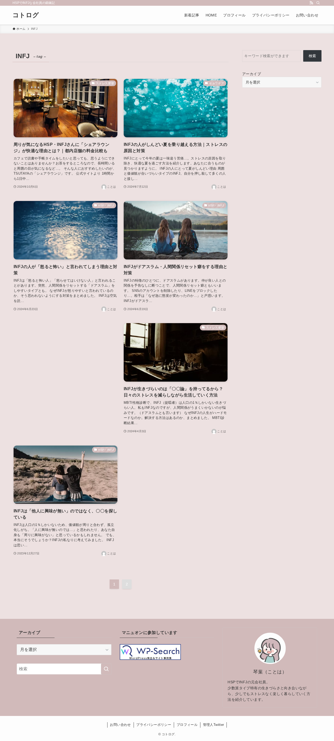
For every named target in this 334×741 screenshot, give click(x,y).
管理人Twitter (213, 725)
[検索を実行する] (106, 668)
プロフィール (187, 725)
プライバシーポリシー (153, 725)
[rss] (311, 3)
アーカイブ (251, 74)
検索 (312, 56)
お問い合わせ (120, 725)
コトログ (26, 15)
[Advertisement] (65, 366)
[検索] (318, 3)
